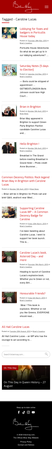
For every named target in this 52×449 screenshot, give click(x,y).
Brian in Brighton (30, 106)
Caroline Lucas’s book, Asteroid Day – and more (33, 256)
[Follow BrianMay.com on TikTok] (23, 412)
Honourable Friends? (32, 293)
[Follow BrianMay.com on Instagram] (28, 412)
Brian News (24, 114)
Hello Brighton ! (29, 144)
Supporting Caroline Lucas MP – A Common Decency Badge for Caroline (34, 213)
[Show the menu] (46, 6)
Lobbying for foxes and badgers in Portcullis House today (34, 32)
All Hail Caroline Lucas (15, 327)
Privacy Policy (26, 441)
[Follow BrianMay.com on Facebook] (18, 412)
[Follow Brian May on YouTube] (33, 412)
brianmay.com (29, 434)
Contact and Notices (26, 445)
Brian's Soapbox (26, 43)
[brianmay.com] (26, 7)
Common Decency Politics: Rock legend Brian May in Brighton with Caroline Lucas (25, 180)
